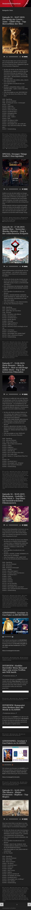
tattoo (3, 784)
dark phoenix (20, 475)
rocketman (15, 603)
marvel (3, 351)
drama (5, 138)
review (21, 144)
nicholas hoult (15, 483)
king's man (15, 140)
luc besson (25, 142)
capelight (6, 136)
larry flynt (23, 600)
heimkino (7, 139)
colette (10, 598)
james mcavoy (14, 479)
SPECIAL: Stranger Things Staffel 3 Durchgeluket (14, 155)
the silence (9, 899)
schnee (10, 145)
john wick (11, 894)
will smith (26, 487)
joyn (26, 139)
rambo (6, 484)
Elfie (9, 218)
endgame (4, 347)
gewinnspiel (15, 658)
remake (18, 144)
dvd (10, 138)
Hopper (12, 218)
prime (20, 351)
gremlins (7, 348)
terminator (25, 604)
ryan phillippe (25, 351)
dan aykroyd (15, 475)
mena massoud (16, 699)
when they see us (5, 356)
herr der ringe (11, 478)
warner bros (9, 606)
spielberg (4, 147)
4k (25, 134)
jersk (23, 139)
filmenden (17, 476)
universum (26, 355)
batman (15, 472)
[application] (15, 56)
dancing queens (24, 344)
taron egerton (19, 604)
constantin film (9, 475)
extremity (6, 599)
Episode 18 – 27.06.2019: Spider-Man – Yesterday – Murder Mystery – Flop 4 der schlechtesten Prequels (15, 230)
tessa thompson (11, 487)
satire (19, 603)
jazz (18, 479)
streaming (9, 147)
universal (22, 355)
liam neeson (16, 142)
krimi (10, 142)
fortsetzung (22, 138)
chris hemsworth (21, 474)
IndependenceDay (17, 218)
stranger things (5, 220)
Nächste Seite (29, 904)
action (3, 135)
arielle (13, 135)
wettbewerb (12, 784)
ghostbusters (5, 478)
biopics (18, 889)
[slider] (26, 56)
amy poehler (8, 889)
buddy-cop (15, 474)
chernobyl (15, 344)
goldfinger (12, 892)
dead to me (21, 890)
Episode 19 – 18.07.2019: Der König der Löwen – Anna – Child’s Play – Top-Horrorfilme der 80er (14, 20)
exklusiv (10, 735)
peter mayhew (8, 896)
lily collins (19, 349)
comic (19, 344)
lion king (21, 142)
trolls (19, 355)
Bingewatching (25, 217)
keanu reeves (7, 600)
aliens (8, 472)
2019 (24, 134)
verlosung (9, 660)
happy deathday (13, 348)
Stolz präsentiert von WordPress (9, 908)
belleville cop (19, 472)
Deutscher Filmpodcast (11, 3)
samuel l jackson (5, 145)
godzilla (17, 599)
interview (9, 699)
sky (6, 353)
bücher (11, 474)
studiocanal (13, 147)
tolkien (15, 487)
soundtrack (26, 145)
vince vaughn (23, 899)
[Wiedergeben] (4, 56)
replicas (12, 896)
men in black (17, 482)
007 (24, 887)
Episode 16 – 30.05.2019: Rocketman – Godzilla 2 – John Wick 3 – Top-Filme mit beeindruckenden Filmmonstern (14, 498)
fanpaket (4, 658)
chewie (7, 890)
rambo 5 (10, 484)
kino (18, 140)
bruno (8, 598)
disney (9, 346)
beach (16, 135)
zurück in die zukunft (6, 607)
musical (7, 602)
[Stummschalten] (22, 56)
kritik (13, 142)
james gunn (8, 479)
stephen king (19, 353)
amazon (7, 343)
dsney (8, 138)
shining (3, 353)
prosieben (8, 144)
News (16, 134)
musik (8, 483)
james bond (23, 892)
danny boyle (4, 346)
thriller (17, 147)
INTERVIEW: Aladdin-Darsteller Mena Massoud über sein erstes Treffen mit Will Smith (14, 668)
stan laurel (4, 899)
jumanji (3, 140)
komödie (25, 140)
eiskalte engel (24, 346)
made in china (5, 143)
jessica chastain (12, 480)
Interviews (13, 698)
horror (11, 139)
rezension (25, 144)
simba (22, 145)
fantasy (10, 476)
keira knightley (13, 600)
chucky (20, 136)
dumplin (12, 891)
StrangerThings (12, 220)
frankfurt (4, 892)
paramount (14, 602)
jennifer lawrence (23, 479)
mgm (19, 895)
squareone (21, 898)
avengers (16, 343)
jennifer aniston (5, 894)
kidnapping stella (9, 140)
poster (25, 783)
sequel (14, 145)
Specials (18, 217)
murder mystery (9, 351)
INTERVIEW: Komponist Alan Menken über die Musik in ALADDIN (13, 707)
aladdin (3, 596)
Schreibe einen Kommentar (12, 148)
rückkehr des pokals (22, 896)
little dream (15, 895)
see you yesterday (24, 603)
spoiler (19, 486)
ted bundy (9, 355)
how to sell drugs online (21, 478)
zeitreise (25, 606)
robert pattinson (18, 484)
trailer (20, 147)
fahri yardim (14, 138)
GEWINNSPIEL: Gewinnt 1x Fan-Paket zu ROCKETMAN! (15, 613)
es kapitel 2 (24, 891)
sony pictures (15, 486)
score (16, 352)
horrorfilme (15, 139)
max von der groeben (12, 143)
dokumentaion (7, 891)
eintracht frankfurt (18, 891)
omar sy (20, 483)
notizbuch (22, 783)
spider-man (14, 353)
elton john (26, 657)
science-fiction (25, 484)
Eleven (6, 218)
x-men (3, 488)
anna (11, 135)
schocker (13, 352)
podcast (4, 144)
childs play (10, 136)
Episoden (12, 134)
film (9, 599)
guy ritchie (4, 699)
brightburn (7, 474)
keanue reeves (16, 894)
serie (17, 145)
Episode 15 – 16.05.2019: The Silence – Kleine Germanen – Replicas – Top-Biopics (15, 793)
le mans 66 (7, 482)
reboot (14, 144)
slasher (9, 604)
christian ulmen (16, 136)
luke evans (23, 349)
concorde (4, 475)
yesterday (12, 356)
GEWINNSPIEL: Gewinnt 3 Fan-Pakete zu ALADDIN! (14, 742)
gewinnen (10, 658)
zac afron (16, 356)
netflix (24, 143)
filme (18, 138)
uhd (6, 606)
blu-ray (7, 344)
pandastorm (25, 483)
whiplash (22, 487)
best (24, 135)
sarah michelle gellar (6, 352)
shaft (19, 145)
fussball (7, 892)
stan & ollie (25, 898)
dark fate (14, 598)
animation (7, 135)
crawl (17, 890)
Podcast (19, 134)
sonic (12, 898)
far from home (17, 347)
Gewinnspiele (13, 657)
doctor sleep (13, 346)
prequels (17, 351)
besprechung (20, 135)
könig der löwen (5, 142)
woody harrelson (20, 606)
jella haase (20, 139)
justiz (7, 349)
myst (21, 143)
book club (11, 344)
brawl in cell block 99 (24, 889)
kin (16, 480)
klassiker (21, 140)
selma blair (20, 352)
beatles (19, 343)
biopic (3, 474)
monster (4, 602)
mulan (18, 143)
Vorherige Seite (1, 904)
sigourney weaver (8, 486)
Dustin (3, 218)
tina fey (16, 899)
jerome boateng (5, 480)
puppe (11, 144)
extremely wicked (10, 347)
